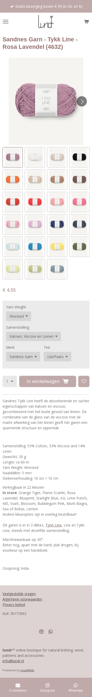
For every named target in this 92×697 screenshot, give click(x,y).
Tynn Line (53, 525)
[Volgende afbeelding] (82, 101)
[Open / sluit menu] (5, 22)
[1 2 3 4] (10, 381)
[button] (13, 157)
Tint (47, 347)
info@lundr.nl (13, 660)
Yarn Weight (16, 307)
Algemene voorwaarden (22, 599)
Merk (10, 347)
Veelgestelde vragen (19, 593)
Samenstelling (17, 327)
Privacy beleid (14, 604)
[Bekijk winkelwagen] (86, 22)
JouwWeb (27, 670)
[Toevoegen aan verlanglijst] (83, 381)
